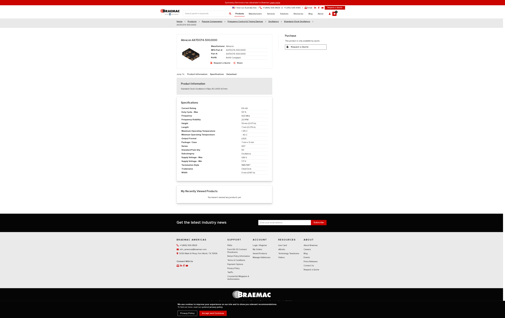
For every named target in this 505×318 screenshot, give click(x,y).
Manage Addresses (261, 257)
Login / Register (260, 245)
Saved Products (260, 253)
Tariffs (230, 272)
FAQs (229, 245)
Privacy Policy (233, 268)
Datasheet (231, 74)
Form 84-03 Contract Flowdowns (237, 250)
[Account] (330, 14)
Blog (306, 253)
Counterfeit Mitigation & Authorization (238, 277)
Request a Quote (334, 8)
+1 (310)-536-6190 (292, 7)
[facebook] (318, 7)
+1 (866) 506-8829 (271, 7)
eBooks (281, 249)
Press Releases (311, 261)
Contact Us (309, 265)
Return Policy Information (238, 256)
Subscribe (319, 222)
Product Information (197, 74)
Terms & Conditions (236, 260)
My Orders (257, 249)
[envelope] (178, 265)
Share (240, 63)
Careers (307, 249)
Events (307, 257)
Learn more (275, 2)
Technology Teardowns (288, 253)
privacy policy (216, 307)
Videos (281, 257)
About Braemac (311, 245)
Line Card (282, 245)
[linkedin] (315, 7)
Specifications (217, 74)
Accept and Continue (213, 313)
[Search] (230, 13)
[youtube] (322, 7)
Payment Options (235, 264)
